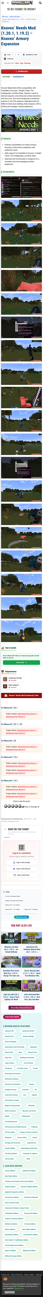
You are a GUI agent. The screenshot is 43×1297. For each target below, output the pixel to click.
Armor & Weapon (11, 1042)
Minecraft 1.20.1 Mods (13, 914)
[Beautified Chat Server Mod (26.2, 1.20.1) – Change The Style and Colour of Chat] (11, 962)
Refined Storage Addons (13, 1256)
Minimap (31, 1105)
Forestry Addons (30, 1224)
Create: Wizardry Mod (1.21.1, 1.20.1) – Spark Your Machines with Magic (31, 973)
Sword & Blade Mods (31, 914)
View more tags (21, 917)
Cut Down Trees (22, 1068)
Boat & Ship (9, 1052)
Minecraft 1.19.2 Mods (13, 909)
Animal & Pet (9, 1036)
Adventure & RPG (28, 1031)
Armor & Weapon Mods (13, 896)
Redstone (8, 1137)
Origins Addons (10, 1187)
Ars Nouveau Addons (30, 1235)
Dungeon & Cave (10, 1090)
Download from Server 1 (27, 714)
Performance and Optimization (15, 1127)
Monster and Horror (29, 1111)
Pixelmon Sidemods (31, 1197)
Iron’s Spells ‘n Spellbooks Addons (17, 1240)
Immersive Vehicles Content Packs (17, 1208)
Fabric (17, 63)
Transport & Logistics (29, 1153)
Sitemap (39, 1275)
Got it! (9, 1293)
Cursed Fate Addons (12, 1197)
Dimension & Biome (12, 1079)
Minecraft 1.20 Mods (31, 909)
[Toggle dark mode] (8, 3)
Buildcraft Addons (11, 1224)
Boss (20, 1052)
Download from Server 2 (15, 717)
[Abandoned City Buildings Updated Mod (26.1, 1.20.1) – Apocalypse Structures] (32, 938)
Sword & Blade (10, 1148)
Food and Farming (11, 1095)
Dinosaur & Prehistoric (13, 1084)
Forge (21, 63)
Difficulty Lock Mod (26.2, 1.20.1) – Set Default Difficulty (11, 949)
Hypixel (34, 1095)
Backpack (33, 1047)
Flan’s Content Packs (12, 1203)
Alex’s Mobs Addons (29, 1229)
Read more (19, 1288)
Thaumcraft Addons (31, 1213)
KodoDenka (10, 59)
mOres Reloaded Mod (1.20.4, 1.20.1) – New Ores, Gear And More (32, 997)
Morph (7, 1116)
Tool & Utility (9, 1159)
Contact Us (5, 1275)
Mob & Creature (10, 1111)
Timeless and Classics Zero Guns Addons (19, 1181)
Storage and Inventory (12, 1143)
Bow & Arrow (32, 1052)
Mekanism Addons (29, 1250)
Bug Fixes (8, 1057)
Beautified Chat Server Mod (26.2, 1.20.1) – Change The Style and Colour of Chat (11, 973)
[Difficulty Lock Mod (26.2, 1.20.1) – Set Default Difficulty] (11, 938)
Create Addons (10, 1171)
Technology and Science (28, 1148)
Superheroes (31, 1143)
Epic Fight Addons (11, 1176)
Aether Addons (10, 1229)
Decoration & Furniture (13, 1073)
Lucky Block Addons (12, 1213)
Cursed (35, 1068)
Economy (25, 1090)
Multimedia (26, 1116)
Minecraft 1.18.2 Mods (13, 905)
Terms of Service (17, 1275)
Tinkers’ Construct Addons (14, 1219)
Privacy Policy (29, 1275)
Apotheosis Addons (11, 1235)
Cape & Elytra (9, 1063)
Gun (24, 1095)
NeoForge (27, 63)
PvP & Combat (10, 1132)
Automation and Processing (14, 1047)
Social (35, 1137)
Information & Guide (12, 1100)
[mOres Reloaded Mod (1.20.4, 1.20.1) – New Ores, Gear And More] (32, 985)
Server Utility (22, 1137)
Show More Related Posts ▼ (21, 1008)
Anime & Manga (28, 1036)
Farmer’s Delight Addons (29, 1187)
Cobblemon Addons (29, 1171)
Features (6, 77)
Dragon (31, 1084)
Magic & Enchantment (12, 1105)
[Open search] (40, 3)
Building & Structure (27, 1057)
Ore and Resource (11, 1121)
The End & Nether (11, 1153)
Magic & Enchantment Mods (14, 900)
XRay (28, 1159)
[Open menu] (2, 3)
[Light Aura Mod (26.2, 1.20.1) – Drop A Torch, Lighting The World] (11, 985)
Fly (36, 1090)
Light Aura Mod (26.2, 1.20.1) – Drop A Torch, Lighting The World (11, 997)
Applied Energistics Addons (14, 1192)
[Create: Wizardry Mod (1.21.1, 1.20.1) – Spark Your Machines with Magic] (32, 962)
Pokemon (34, 1127)
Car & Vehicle (28, 1063)
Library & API (9, 1031)
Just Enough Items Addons (14, 1245)
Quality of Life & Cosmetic (29, 1132)
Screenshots (18, 77)
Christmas (8, 1068)
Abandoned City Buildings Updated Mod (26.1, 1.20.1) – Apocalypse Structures (32, 949)
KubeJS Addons (10, 1250)
